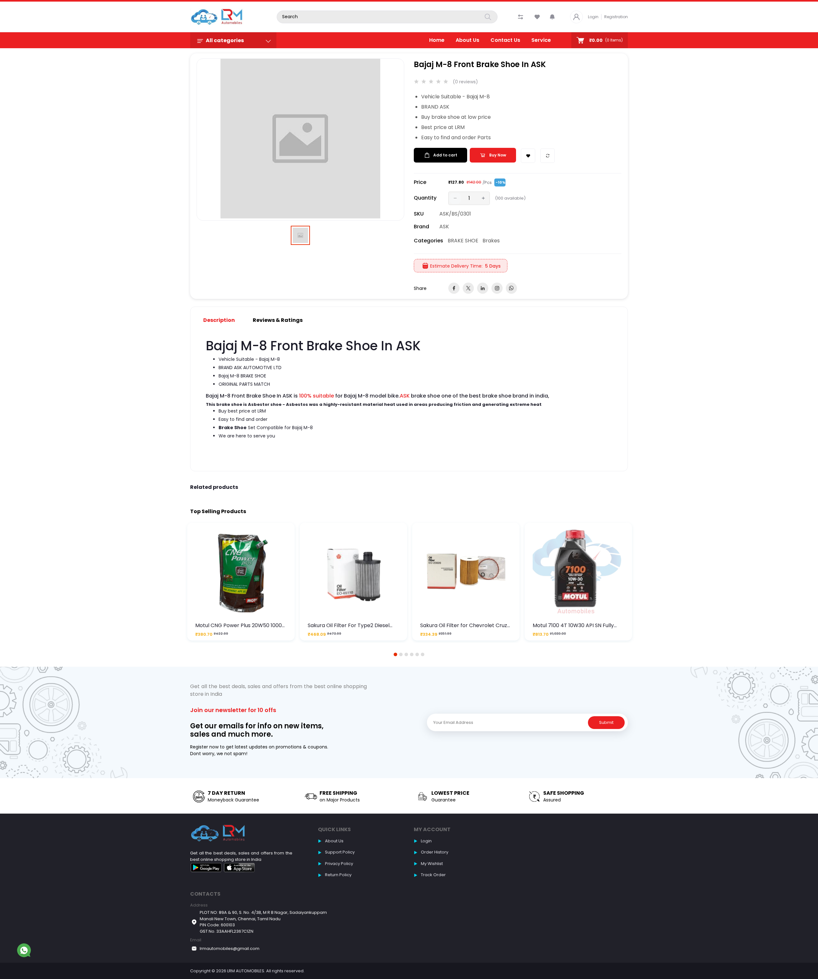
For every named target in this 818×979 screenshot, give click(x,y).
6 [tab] (422, 654)
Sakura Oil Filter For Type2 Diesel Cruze (349, 625)
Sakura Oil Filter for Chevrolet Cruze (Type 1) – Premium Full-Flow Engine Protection (465, 625)
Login (593, 16)
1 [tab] (395, 654)
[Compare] (547, 155)
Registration (616, 16)
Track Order (433, 875)
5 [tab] (417, 654)
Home (436, 40)
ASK (444, 226)
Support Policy (340, 852)
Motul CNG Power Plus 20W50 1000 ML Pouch (238, 625)
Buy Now (497, 155)
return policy (338, 875)
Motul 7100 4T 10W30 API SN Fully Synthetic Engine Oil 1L (573, 625)
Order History (434, 852)
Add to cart (445, 155)
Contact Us (505, 40)
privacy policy (339, 864)
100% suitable (316, 395)
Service (541, 40)
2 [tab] (401, 654)
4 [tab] (411, 654)
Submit (606, 722)
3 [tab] (406, 654)
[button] (552, 17)
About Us (467, 40)
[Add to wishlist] (528, 155)
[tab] (223, 320)
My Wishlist (432, 864)
